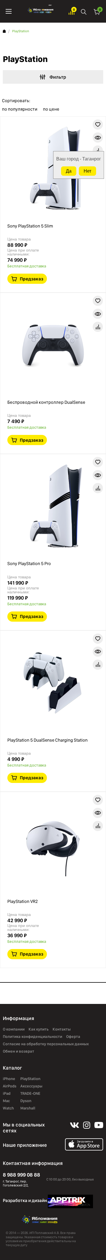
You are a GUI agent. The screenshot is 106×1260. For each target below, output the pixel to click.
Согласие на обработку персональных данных (46, 1044)
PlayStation (30, 1078)
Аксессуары (31, 1086)
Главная (4, 31)
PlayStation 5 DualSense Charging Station (47, 740)
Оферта (73, 1036)
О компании (14, 1029)
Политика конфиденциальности (32, 1036)
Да (69, 171)
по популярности (19, 109)
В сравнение (98, 150)
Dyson (25, 1100)
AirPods (9, 1086)
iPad (6, 1093)
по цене (51, 109)
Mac (6, 1100)
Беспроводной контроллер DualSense (46, 402)
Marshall (27, 1108)
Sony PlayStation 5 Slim (30, 226)
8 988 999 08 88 (21, 1175)
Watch (8, 1108)
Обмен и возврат (18, 1051)
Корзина (97, 11)
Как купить (39, 1029)
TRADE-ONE (30, 1093)
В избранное (98, 124)
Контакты (62, 1029)
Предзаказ (31, 279)
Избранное (71, 11)
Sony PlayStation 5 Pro (29, 563)
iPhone (9, 1078)
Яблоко (40, 11)
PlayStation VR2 (22, 901)
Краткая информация (98, 137)
